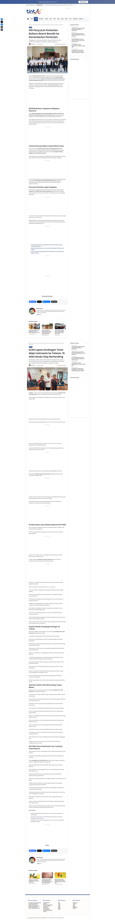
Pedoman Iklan (46, 909)
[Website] (37, 314)
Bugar (74, 906)
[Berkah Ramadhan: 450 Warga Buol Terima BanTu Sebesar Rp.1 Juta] (34, 326)
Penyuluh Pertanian (47, 296)
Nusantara (41, 18)
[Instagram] (40, 314)
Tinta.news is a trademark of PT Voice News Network (53, 917)
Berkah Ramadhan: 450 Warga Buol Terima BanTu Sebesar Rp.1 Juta (34, 331)
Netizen (81, 18)
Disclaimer (45, 907)
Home (31, 24)
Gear (70, 18)
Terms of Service (46, 906)
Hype (62, 18)
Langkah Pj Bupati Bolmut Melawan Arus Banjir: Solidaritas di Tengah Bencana (46, 332)
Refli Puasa (33, 44)
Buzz (59, 902)
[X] (2, 22)
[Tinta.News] (35, 12)
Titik (51, 18)
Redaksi (45, 903)
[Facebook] (39, 314)
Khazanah (75, 18)
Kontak (44, 911)
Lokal (36, 18)
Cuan (54, 18)
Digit (58, 18)
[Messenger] (2, 24)
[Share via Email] (2, 27)
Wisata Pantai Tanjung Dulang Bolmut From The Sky (53, 5)
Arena (66, 18)
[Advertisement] (69, 11)
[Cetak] (2, 30)
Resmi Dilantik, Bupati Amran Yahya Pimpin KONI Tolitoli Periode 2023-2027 (59, 332)
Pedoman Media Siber (48, 905)
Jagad (46, 18)
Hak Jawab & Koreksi (47, 910)
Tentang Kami (46, 902)
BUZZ (32, 18)
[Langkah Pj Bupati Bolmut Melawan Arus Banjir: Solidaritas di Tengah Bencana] (47, 326)
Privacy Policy (46, 908)
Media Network (83, 2)
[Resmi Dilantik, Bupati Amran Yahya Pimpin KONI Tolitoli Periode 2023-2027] (60, 326)
